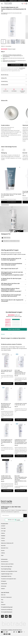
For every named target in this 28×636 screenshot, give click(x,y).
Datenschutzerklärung (6, 609)
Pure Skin (3, 528)
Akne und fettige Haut (6, 566)
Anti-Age (3, 530)
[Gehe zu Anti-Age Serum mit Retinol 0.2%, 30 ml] (7, 361)
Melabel (3, 535)
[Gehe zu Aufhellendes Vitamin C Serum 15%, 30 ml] (21, 394)
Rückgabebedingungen (7, 607)
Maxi (2, 555)
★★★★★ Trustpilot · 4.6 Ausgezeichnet (17, 0)
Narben (3, 588)
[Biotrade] (6, 502)
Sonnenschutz (4, 561)
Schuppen (3, 581)
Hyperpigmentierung (6, 576)
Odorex (3, 533)
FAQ (2, 599)
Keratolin (3, 545)
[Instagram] (2, 616)
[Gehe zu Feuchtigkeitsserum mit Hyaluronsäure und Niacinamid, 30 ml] (7, 430)
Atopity (3, 540)
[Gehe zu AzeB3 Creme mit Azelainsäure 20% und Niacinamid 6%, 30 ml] (7, 466)
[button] (2, 3)
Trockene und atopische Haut (8, 578)
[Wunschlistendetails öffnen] (24, 4)
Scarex (2, 550)
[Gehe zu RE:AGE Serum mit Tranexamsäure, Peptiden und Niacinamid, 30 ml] (7, 394)
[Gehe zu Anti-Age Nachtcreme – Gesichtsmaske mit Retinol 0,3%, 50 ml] (21, 361)
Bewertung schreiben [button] (14, 329)
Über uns (3, 594)
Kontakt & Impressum (6, 597)
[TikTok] (10, 616)
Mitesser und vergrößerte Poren (9, 571)
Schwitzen (3, 586)
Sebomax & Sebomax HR (7, 543)
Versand (3, 604)
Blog (2, 602)
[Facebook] (6, 616)
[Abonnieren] (25, 515)
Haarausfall (4, 583)
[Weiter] (26, 122)
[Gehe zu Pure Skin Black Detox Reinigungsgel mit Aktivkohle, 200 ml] (11, 178)
